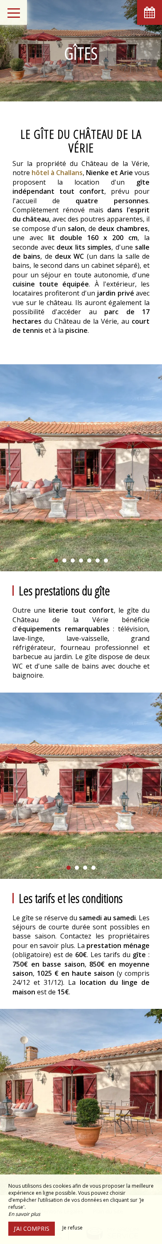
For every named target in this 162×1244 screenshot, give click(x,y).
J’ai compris (31, 1228)
